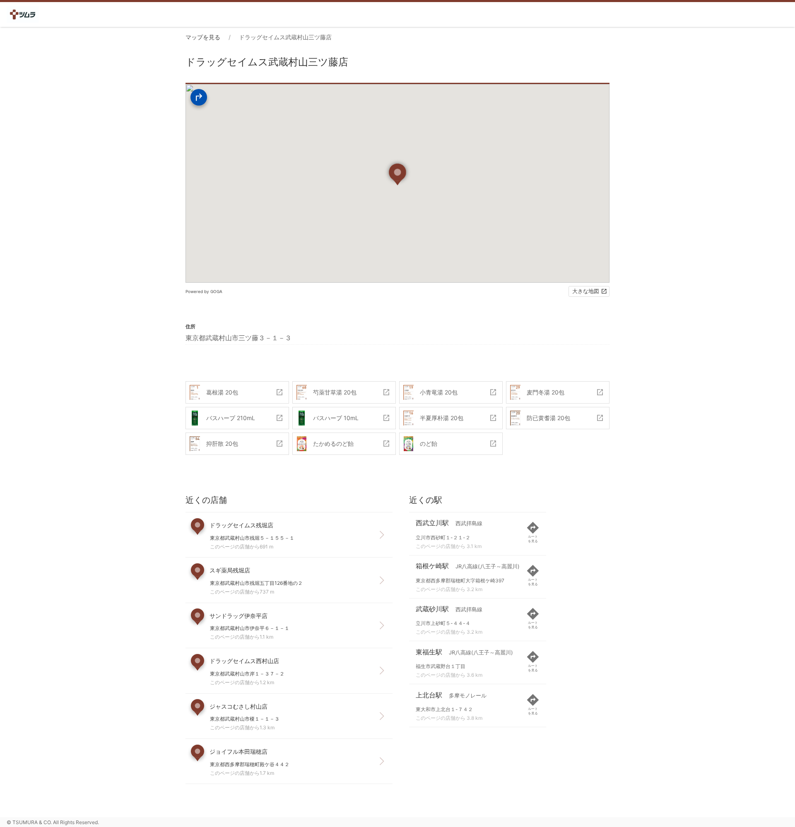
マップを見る (203, 37)
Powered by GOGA (204, 291)
